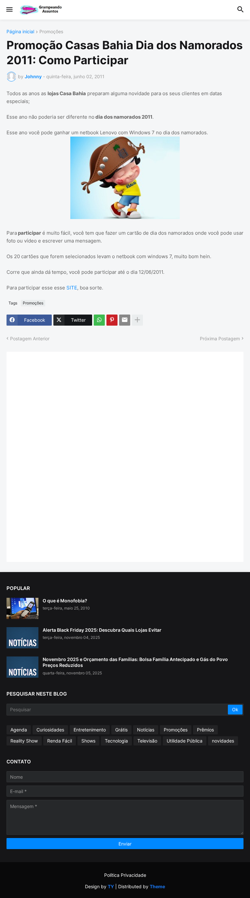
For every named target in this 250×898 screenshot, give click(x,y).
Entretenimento (90, 729)
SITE (71, 288)
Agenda (18, 729)
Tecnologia (116, 740)
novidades (223, 740)
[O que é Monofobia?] (22, 608)
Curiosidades (50, 729)
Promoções (51, 31)
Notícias (145, 729)
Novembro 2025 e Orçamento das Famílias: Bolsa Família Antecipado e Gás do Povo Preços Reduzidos (135, 662)
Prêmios (205, 729)
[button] (9, 9)
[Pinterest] (112, 320)
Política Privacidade (125, 875)
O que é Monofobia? (65, 600)
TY (111, 886)
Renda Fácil (59, 740)
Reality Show (24, 740)
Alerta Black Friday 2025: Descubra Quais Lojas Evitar (102, 630)
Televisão (147, 740)
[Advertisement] (62, 456)
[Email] (124, 320)
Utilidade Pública (184, 740)
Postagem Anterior (29, 338)
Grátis (121, 729)
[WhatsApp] (99, 320)
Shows (88, 740)
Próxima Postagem (220, 338)
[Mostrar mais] (137, 320)
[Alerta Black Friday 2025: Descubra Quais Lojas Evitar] (22, 637)
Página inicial (20, 31)
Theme (157, 886)
